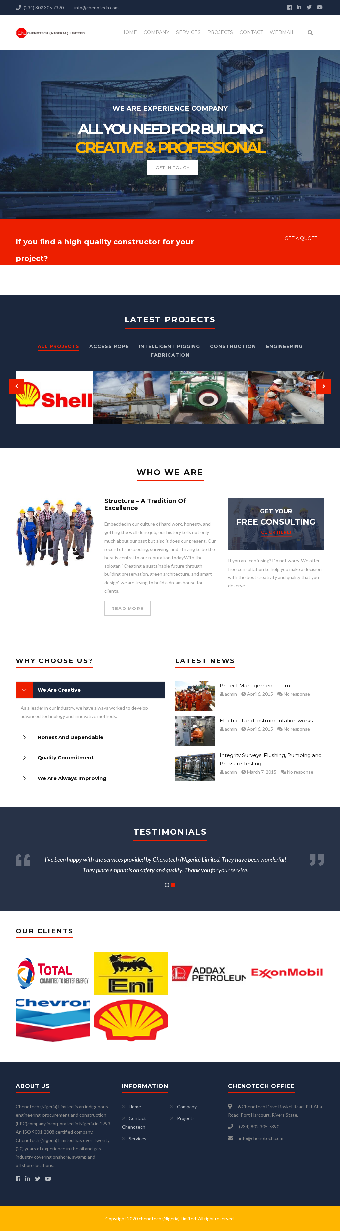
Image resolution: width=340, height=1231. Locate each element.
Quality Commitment (66, 757)
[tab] (90, 690)
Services (188, 32)
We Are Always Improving (72, 778)
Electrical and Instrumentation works (266, 720)
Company (156, 32)
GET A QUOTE (301, 238)
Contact (251, 32)
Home (129, 32)
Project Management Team (255, 685)
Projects (220, 32)
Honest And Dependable (70, 737)
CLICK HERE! (276, 532)
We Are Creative (59, 690)
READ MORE (127, 608)
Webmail (282, 32)
